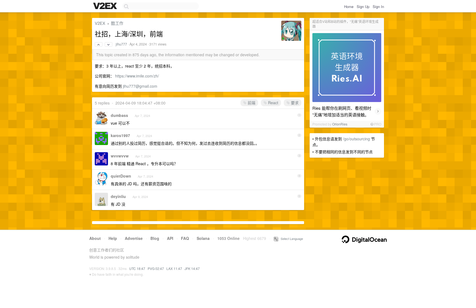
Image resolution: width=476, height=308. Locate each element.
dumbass (119, 115)
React (272, 102)
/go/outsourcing (356, 138)
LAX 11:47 (174, 268)
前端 (251, 102)
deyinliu (118, 196)
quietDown (121, 176)
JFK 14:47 (192, 268)
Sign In (378, 6)
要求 (294, 102)
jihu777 (121, 44)
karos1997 (120, 135)
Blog (154, 238)
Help (113, 238)
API (170, 238)
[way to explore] (106, 6)
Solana (203, 238)
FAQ (185, 238)
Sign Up (363, 6)
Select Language (290, 238)
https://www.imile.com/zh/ (137, 76)
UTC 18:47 (137, 268)
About (95, 238)
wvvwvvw (120, 156)
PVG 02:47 (156, 268)
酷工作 (117, 23)
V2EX (100, 23)
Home (348, 6)
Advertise (134, 238)
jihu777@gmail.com (140, 86)
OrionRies (339, 124)
